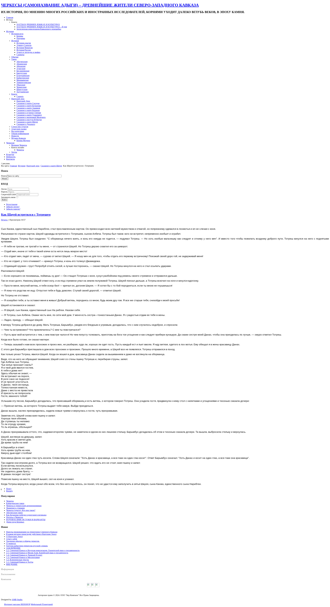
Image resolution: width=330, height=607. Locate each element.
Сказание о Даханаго (25, 124)
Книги (14, 94)
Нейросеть (10, 157)
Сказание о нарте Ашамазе (28, 108)
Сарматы (20, 55)
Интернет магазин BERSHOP (17, 604)
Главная (9, 17)
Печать (4, 220)
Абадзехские (22, 61)
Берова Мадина (23, 140)
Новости (15, 136)
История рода (17, 34)
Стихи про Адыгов (19, 127)
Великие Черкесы (19, 145)
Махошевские (22, 80)
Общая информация (20, 133)
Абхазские (21, 66)
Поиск (4, 176)
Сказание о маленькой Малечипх (31, 117)
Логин (4, 189)
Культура (10, 154)
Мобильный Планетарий (42, 604)
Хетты (14, 152)
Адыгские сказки (19, 129)
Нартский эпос (17, 99)
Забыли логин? (12, 207)
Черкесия (10, 143)
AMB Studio (17, 599)
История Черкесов (24, 48)
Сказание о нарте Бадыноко (28, 106)
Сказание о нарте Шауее (27, 122)
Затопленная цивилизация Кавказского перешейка (38, 29)
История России (23, 50)
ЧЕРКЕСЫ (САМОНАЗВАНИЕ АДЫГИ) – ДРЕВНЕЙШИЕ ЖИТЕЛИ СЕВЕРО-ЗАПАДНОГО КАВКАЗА (100, 5)
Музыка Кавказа (18, 138)
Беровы (19, 36)
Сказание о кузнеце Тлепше (28, 113)
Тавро (14, 59)
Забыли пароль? (13, 209)
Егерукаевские (23, 75)
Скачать (19, 96)
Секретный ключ (8, 194)
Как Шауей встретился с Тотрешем (26, 214)
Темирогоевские (23, 82)
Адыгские (20, 68)
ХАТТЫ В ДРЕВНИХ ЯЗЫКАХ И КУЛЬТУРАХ (38, 24)
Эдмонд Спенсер (23, 45)
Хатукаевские (22, 92)
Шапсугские (21, 89)
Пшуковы (20, 38)
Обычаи (14, 57)
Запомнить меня (8, 197)
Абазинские (21, 64)
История (10, 31)
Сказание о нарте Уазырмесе (29, 115)
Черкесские (21, 87)
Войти (4, 200)
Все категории (17, 131)
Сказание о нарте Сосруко (28, 103)
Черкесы (20, 150)
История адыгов (23, 43)
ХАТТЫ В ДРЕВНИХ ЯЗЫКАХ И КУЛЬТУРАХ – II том (41, 27)
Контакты (10, 159)
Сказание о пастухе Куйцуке (29, 120)
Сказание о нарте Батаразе (28, 110)
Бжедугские (21, 73)
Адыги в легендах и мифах (28, 52)
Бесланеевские (22, 71)
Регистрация (11, 204)
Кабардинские (22, 78)
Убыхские (20, 85)
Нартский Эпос (23, 101)
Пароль (4, 192)
